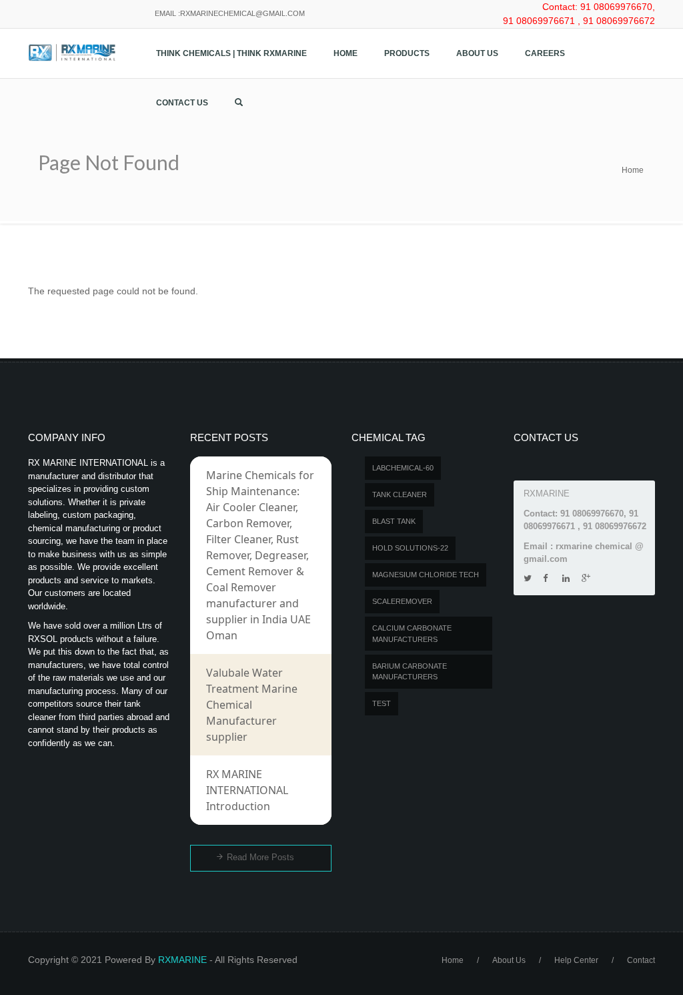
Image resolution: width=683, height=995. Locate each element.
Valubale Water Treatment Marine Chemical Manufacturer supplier (251, 704)
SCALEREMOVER (402, 601)
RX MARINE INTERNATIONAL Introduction (247, 790)
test (381, 703)
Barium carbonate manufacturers (409, 671)
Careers (545, 53)
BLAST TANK (394, 521)
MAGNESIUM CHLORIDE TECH (425, 575)
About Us (477, 53)
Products (407, 53)
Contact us (182, 102)
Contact (641, 960)
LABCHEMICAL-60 (403, 468)
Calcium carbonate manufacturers (412, 633)
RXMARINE (182, 959)
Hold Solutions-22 (410, 548)
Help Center (576, 960)
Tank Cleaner (399, 494)
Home (345, 53)
